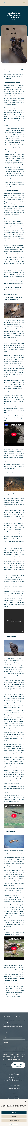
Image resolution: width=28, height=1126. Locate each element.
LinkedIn (14, 980)
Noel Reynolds (20, 990)
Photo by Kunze (10, 990)
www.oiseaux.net (17, 992)
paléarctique (7, 102)
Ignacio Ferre (20, 988)
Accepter (14, 1112)
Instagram (21, 978)
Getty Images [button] (17, 996)
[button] (26, 1101)
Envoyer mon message (18, 1065)
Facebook (9, 978)
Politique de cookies (13, 1124)
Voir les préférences (14, 1120)
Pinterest (7, 980)
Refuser (14, 1116)
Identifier (14, 19)
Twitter (14, 978)
